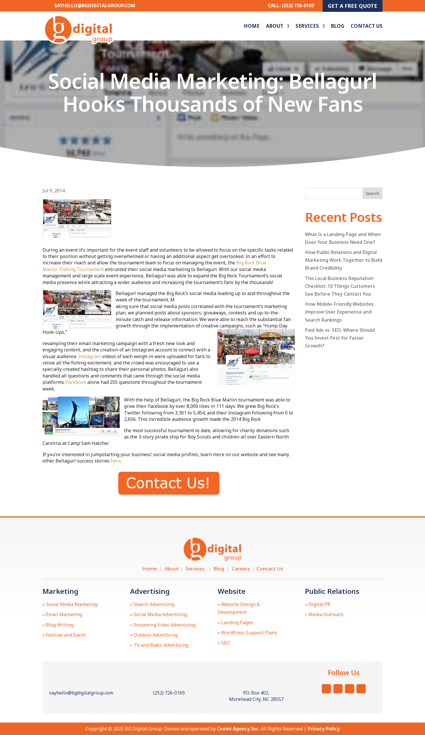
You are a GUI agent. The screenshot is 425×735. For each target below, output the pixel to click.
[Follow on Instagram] (326, 688)
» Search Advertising (152, 604)
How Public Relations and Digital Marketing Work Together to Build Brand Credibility (343, 260)
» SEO (224, 643)
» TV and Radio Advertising (159, 645)
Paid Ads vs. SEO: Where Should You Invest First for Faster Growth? (340, 338)
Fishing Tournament (81, 269)
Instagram (89, 356)
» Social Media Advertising (158, 614)
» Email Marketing (62, 614)
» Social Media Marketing (69, 604)
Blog (337, 26)
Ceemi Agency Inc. (238, 728)
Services (307, 26)
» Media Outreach (324, 614)
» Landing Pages (235, 622)
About (274, 26)
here (116, 461)
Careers (242, 568)
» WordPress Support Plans (247, 632)
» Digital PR (317, 604)
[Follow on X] (338, 688)
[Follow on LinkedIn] (361, 688)
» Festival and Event (63, 635)
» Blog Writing (57, 625)
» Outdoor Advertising (154, 635)
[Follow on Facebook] (349, 688)
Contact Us (366, 26)
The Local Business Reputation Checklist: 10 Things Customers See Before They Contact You (340, 286)
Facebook (76, 382)
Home (252, 26)
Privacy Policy (324, 728)
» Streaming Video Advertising (162, 625)
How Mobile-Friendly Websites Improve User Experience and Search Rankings (339, 312)
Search (372, 193)
